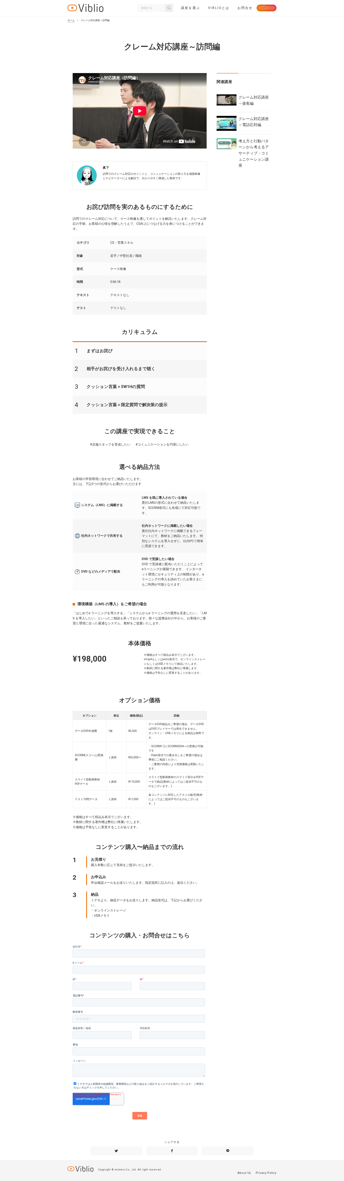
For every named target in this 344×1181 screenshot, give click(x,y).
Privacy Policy (266, 1172)
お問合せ (245, 8)
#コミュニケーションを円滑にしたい (162, 444)
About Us (244, 1172)
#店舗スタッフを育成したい (110, 444)
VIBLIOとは (219, 8)
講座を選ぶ (190, 8)
